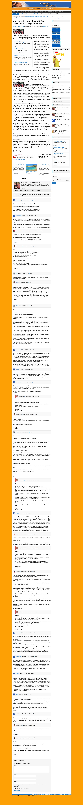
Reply (34, 200)
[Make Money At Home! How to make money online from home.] (56, 37)
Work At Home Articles (37, 26)
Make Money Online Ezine (57, 75)
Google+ (38, 190)
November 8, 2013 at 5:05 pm (26, 534)
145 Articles (37, 182)
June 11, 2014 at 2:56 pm (27, 737)
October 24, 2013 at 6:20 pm (27, 215)
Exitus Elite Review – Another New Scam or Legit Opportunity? (62, 115)
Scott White (18, 382)
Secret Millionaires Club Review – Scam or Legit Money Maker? (61, 86)
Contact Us (51, 11)
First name (54, 176)
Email (15, 777)
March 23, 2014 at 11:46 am (27, 713)
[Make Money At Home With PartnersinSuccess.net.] (56, 28)
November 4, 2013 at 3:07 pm (30, 480)
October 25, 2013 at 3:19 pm (28, 246)
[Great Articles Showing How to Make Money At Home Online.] (56, 35)
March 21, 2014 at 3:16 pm (23, 694)
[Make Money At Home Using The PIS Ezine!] (56, 31)
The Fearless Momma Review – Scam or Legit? (61, 87)
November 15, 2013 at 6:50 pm (28, 656)
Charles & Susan (19, 246)
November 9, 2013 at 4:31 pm (30, 611)
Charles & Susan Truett (28, 26)
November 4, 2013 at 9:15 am (24, 513)
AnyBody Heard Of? (56, 72)
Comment (16, 765)
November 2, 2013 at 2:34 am (25, 369)
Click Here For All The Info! (19, 159)
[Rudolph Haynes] (53, 132)
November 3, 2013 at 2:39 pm (30, 396)
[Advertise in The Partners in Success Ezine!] (56, 33)
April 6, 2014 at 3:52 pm (27, 725)
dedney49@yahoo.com (18, 365)
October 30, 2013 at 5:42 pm (23, 282)
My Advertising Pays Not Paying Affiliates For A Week (61, 90)
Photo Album (43, 11)
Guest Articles (55, 78)
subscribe (42, 785)
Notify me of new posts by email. (22, 788)
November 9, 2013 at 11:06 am (26, 571)
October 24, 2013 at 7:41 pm (35, 231)
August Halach (18, 713)
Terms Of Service (59, 11)
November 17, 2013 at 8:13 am (24, 673)
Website (21, 190)
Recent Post (56, 82)
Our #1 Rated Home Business (60, 49)
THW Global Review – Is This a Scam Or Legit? (62, 109)
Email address (55, 175)
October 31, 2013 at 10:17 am (27, 349)
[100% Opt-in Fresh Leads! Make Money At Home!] (56, 38)
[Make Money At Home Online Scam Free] (41, 6)
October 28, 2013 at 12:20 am (23, 273)
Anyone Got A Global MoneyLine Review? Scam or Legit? (37, 13)
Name (15, 774)
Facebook (27, 190)
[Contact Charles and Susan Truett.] (56, 30)
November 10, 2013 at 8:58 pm (27, 632)
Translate (61, 18)
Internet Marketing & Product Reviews (60, 73)
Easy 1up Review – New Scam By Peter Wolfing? (61, 92)
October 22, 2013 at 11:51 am (27, 200)
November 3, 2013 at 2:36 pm (28, 414)
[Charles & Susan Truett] (53, 109)
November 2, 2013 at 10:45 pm (26, 382)
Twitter (33, 190)
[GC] (53, 121)
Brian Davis (18, 571)
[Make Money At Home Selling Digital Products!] (56, 40)
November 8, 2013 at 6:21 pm (30, 548)
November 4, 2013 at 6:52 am (23, 432)
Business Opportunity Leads (31, 11)
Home (14, 11)
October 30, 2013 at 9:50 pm (23, 305)
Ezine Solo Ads (20, 11)
